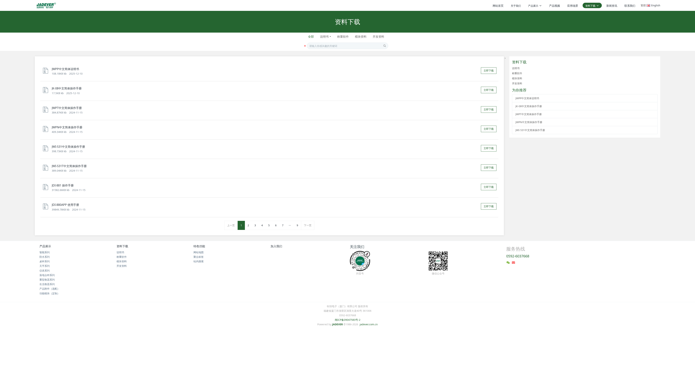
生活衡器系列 (47, 284)
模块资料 (361, 37)
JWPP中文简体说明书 (527, 98)
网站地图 (198, 252)
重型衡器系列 (47, 279)
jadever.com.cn (369, 324)
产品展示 (45, 246)
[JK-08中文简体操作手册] (46, 91)
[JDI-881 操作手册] (46, 188)
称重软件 (343, 37)
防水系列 (44, 256)
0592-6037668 (517, 256)
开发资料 (378, 37)
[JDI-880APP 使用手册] (46, 208)
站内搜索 (198, 261)
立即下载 (489, 70)
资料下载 (122, 246)
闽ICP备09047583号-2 (347, 319)
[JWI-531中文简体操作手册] (46, 150)
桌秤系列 (44, 261)
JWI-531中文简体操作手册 (530, 130)
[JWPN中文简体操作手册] (46, 130)
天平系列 (44, 266)
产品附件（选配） (49, 288)
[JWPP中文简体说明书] (46, 72)
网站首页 (498, 5)
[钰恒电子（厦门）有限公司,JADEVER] (45, 5)
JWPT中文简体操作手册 (528, 114)
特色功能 (199, 246)
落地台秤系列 (47, 275)
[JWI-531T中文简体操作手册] (46, 169)
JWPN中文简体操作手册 (528, 122)
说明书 (324, 37)
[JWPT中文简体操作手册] (46, 111)
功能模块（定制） (49, 293)
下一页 (307, 225)
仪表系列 (44, 270)
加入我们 (276, 246)
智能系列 (44, 252)
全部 (311, 37)
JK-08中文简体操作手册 (528, 106)
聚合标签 (198, 256)
